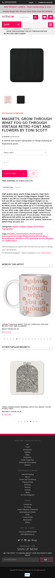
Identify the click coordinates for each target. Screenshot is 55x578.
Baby (27, 455)
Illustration (39, 226)
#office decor (11, 241)
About (27, 477)
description (8, 187)
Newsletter (27, 520)
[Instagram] (25, 540)
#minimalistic (22, 234)
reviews (18, 187)
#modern (11, 234)
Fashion (28, 452)
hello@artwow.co (27, 534)
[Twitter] (19, 540)
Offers (27, 522)
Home (6, 29)
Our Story (27, 507)
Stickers (27, 465)
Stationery (27, 457)
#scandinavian (8, 238)
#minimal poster (37, 238)
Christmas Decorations (27, 462)
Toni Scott (7, 332)
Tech (28, 447)
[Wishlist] (44, 17)
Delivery (27, 485)
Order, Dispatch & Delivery (27, 509)
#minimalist (7, 236)
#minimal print (22, 238)
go (45, 559)
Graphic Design (26, 226)
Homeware (16, 29)
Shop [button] (6, 24)
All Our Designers (27, 495)
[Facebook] (22, 540)
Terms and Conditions (27, 479)
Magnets (27, 29)
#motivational (35, 234)
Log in (31, 2)
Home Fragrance (27, 460)
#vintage (18, 236)
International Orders (27, 512)
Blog (27, 492)
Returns (28, 487)
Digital (15, 226)
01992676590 (10, 2)
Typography (7, 229)
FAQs (28, 515)
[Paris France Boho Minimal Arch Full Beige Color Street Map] (27, 378)
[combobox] (24, 152)
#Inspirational (29, 236)
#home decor (42, 236)
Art (27, 444)
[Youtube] (29, 540)
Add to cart (10, 173)
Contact (28, 490)
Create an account (45, 2)
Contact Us (27, 504)
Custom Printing (27, 474)
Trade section (46, 253)
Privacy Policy (27, 482)
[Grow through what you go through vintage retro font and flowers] (27, 295)
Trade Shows (27, 517)
